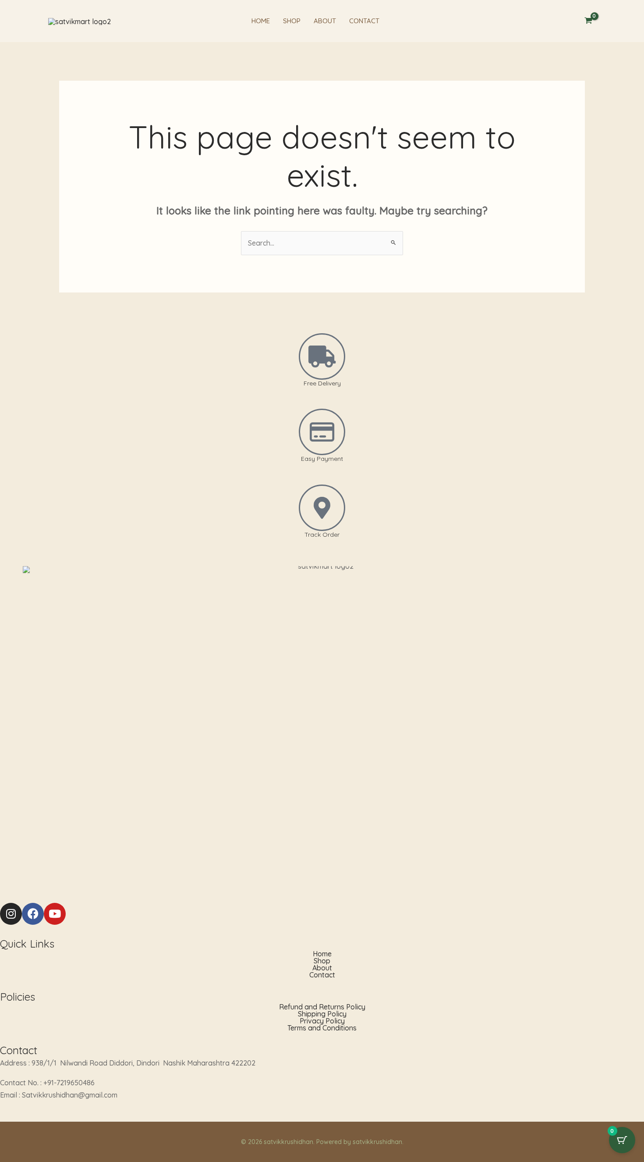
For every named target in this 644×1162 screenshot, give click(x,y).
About (325, 21)
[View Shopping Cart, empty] (588, 21)
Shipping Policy (322, 1013)
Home (260, 21)
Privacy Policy (322, 1020)
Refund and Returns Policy (322, 1006)
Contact (364, 21)
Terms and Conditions (322, 1027)
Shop (292, 21)
